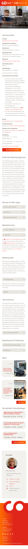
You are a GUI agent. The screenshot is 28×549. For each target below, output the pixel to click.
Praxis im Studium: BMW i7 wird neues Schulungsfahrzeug (7, 370)
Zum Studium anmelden (12, 149)
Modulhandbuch (10, 243)
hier (25, 115)
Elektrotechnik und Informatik (10, 41)
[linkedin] (5, 534)
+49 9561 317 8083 (14, 479)
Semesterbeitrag (6, 121)
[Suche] (22, 3)
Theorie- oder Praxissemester (17, 126)
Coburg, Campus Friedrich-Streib (11, 61)
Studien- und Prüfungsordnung (13, 239)
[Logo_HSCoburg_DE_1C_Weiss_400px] (7, 2)
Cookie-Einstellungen (7, 524)
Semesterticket (18, 121)
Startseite (4, 21)
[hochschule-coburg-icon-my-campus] (15, 3)
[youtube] (7, 534)
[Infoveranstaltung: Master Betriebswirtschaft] (14, 435)
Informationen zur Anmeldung (10, 146)
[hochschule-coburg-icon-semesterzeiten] (17, 2)
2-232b (11, 486)
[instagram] (3, 534)
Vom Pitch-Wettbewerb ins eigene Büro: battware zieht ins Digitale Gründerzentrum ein (7, 391)
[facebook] (10, 534)
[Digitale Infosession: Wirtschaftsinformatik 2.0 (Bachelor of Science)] (14, 415)
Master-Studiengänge (18, 21)
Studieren (9, 21)
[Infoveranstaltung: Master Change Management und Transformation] (14, 425)
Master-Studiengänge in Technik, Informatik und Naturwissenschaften (15, 23)
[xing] (12, 534)
